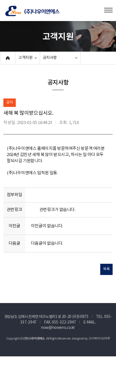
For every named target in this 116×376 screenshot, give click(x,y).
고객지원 (25, 58)
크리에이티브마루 (99, 338)
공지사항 (50, 58)
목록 (106, 269)
